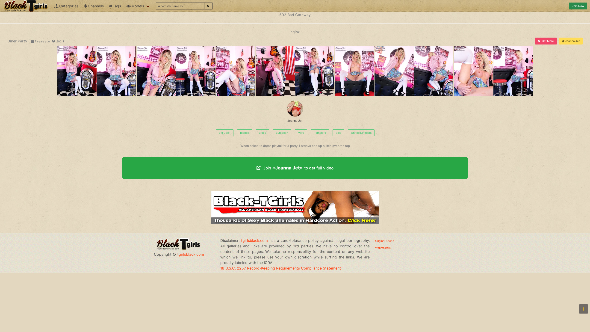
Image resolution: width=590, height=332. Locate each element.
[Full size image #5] (275, 71)
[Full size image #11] (513, 71)
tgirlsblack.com (190, 254)
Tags (117, 6)
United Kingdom (361, 132)
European (282, 132)
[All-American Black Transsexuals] (295, 222)
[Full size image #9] (433, 71)
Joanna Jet (572, 41)
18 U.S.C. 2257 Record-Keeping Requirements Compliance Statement (280, 268)
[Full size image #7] (354, 71)
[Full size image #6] (314, 71)
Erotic (262, 132)
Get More (548, 41)
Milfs (301, 132)
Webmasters (383, 247)
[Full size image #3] (195, 71)
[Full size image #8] (394, 71)
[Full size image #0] (77, 71)
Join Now (578, 6)
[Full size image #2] (156, 71)
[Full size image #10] (473, 71)
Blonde (244, 132)
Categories (68, 6)
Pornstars (320, 132)
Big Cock (224, 132)
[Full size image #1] (116, 71)
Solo (338, 132)
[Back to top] (583, 309)
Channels (96, 6)
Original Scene (384, 241)
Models (137, 6)
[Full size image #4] (235, 71)
